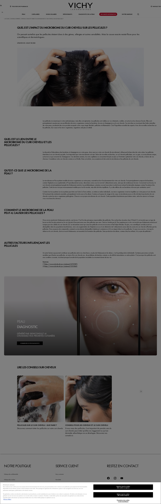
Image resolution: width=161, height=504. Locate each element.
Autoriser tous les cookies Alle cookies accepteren (123, 487)
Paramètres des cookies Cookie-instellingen (123, 501)
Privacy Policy (7, 499)
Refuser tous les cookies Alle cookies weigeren (123, 494)
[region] (80, 493)
